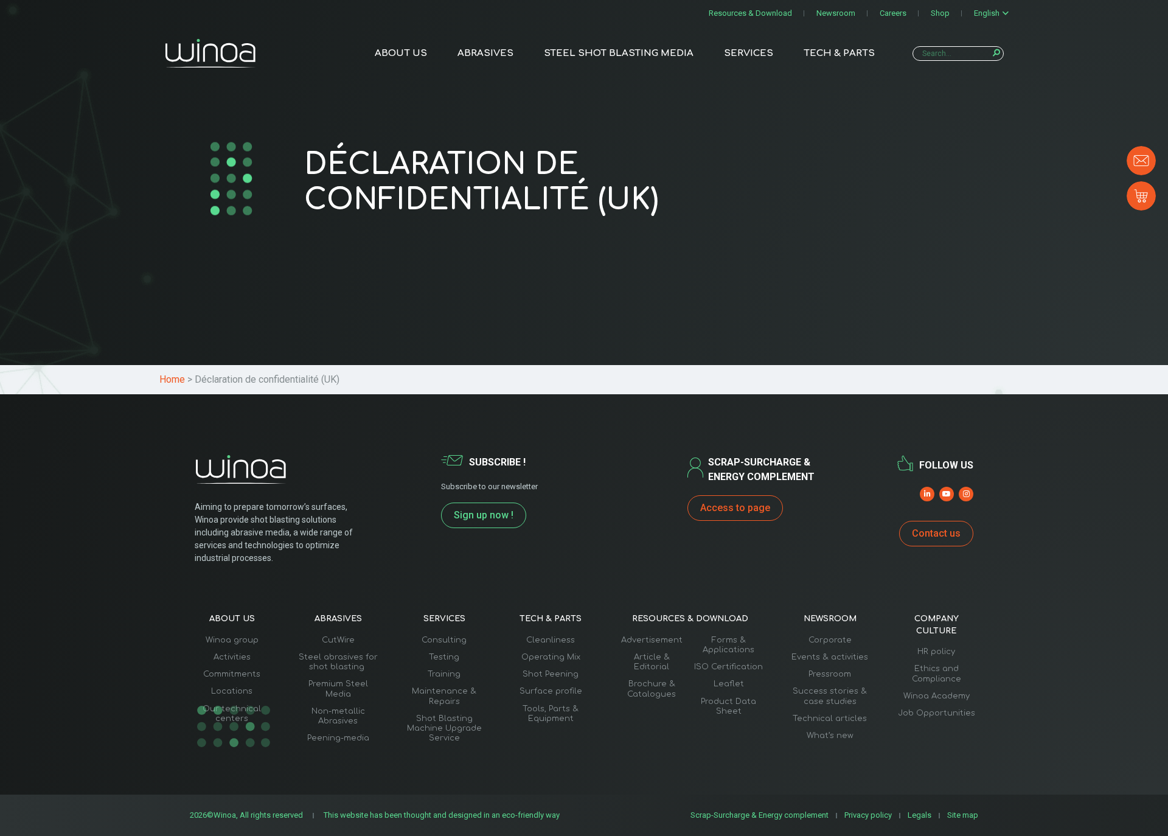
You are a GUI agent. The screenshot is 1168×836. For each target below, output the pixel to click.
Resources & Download (750, 13)
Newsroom (835, 13)
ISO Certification (728, 667)
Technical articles (830, 718)
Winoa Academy (936, 696)
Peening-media (338, 738)
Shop (940, 13)
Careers (893, 13)
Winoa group (232, 640)
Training (444, 674)
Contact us (936, 533)
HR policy (936, 651)
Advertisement (652, 640)
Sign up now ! (483, 515)
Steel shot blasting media (618, 53)
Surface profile (551, 691)
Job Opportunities (936, 713)
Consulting (444, 640)
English (986, 13)
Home (172, 379)
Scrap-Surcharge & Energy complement (759, 815)
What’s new (830, 735)
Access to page (735, 508)
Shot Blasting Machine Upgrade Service (444, 728)
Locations (231, 691)
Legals (919, 815)
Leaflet (729, 684)
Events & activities (829, 657)
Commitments (231, 674)
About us (401, 53)
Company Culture (936, 625)
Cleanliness (550, 640)
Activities (232, 657)
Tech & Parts (839, 53)
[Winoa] (210, 53)
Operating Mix (550, 657)
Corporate (830, 640)
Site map (962, 815)
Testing (444, 657)
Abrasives (485, 53)
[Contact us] (1141, 160)
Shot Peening (551, 674)
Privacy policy (868, 815)
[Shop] (1141, 196)
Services (748, 53)
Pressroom (829, 674)
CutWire (338, 640)
